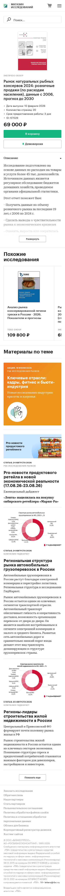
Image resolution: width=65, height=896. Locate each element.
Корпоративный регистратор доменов (27, 830)
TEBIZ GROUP (14, 330)
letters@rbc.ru (52, 882)
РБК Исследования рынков (23, 371)
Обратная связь (13, 795)
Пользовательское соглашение (23, 808)
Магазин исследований (22, 6)
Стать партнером (14, 804)
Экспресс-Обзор (13, 76)
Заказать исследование (18, 791)
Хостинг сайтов (13, 834)
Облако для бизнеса (16, 825)
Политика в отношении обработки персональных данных (25, 819)
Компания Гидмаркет (16, 554)
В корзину (32, 133)
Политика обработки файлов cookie (26, 812)
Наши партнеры (13, 799)
